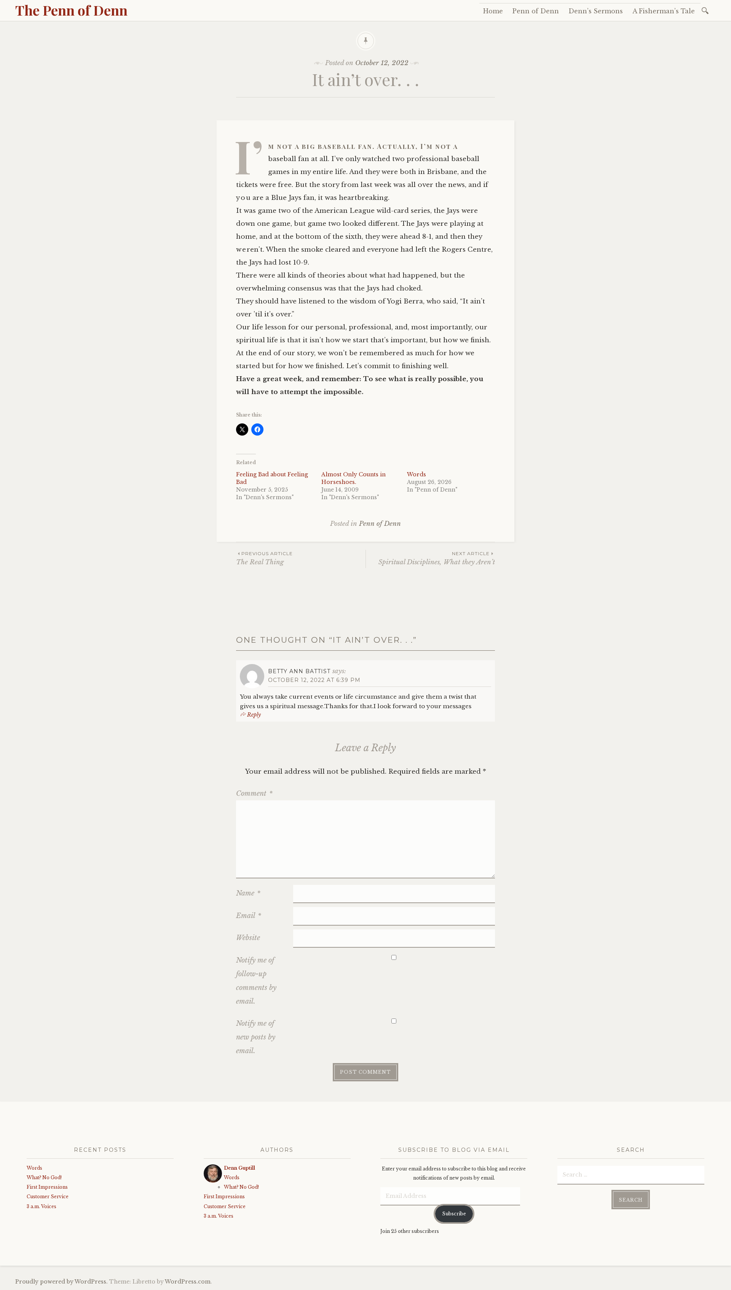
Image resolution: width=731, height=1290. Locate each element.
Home (493, 11)
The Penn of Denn (71, 10)
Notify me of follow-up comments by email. (256, 981)
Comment (254, 793)
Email (248, 916)
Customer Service (48, 1196)
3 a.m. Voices (41, 1206)
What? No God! (44, 1177)
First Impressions (47, 1187)
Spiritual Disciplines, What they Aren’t (436, 558)
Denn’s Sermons (595, 11)
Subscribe (454, 1214)
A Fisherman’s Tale (663, 11)
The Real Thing (264, 558)
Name (248, 893)
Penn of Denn (535, 11)
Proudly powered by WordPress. (61, 1281)
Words (416, 474)
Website (248, 938)
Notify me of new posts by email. (255, 1037)
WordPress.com (188, 1281)
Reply (254, 714)
